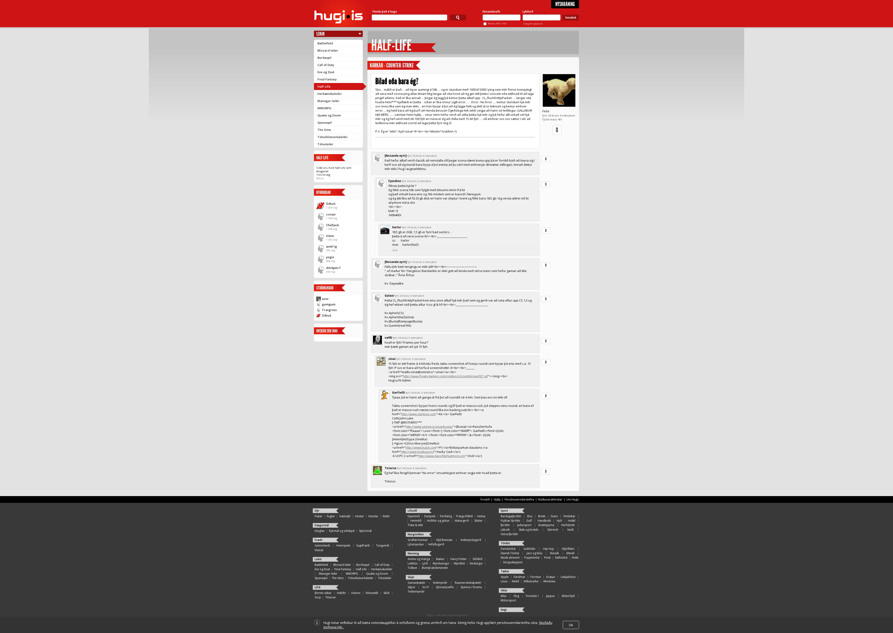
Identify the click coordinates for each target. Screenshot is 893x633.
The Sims (324, 130)
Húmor (356, 593)
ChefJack (332, 225)
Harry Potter (458, 559)
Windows (549, 581)
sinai (392, 359)
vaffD (388, 338)
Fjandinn (394, 181)
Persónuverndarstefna (519, 499)
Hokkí (571, 521)
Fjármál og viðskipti (342, 531)
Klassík (554, 553)
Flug (516, 596)
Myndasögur (441, 563)
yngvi (330, 257)
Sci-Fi (425, 587)
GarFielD (398, 392)
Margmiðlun (416, 534)
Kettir (386, 516)
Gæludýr (345, 516)
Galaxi (389, 296)
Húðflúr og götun (438, 521)
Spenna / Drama (471, 587)
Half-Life (323, 86)
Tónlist (505, 543)
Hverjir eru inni (327, 331)
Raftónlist (561, 558)
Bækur (440, 559)
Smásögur (476, 563)
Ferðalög (446, 516)
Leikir (320, 34)
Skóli (386, 593)
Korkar (376, 65)
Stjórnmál (365, 531)
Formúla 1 (532, 596)
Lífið (317, 587)
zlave (330, 236)
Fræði (318, 540)
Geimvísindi (322, 545)
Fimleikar (569, 516)
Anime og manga (419, 559)
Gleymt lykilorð (533, 23)
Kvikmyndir (440, 583)
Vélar (504, 590)
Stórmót (552, 530)
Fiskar (318, 516)
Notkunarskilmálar (550, 499)
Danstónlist (508, 549)
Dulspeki (430, 516)
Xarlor (396, 227)
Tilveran (330, 597)
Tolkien (412, 568)
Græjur (550, 577)
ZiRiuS (331, 204)
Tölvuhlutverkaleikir (332, 137)
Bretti (541, 516)
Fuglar (331, 516)
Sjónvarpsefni (445, 587)
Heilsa (481, 516)
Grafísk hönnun (418, 540)
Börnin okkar (323, 593)
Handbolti (544, 521)
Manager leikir (328, 101)
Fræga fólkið (464, 516)
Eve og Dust (325, 72)
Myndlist (459, 563)
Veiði (570, 530)
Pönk (547, 558)
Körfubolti (568, 525)
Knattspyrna (546, 525)
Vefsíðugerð (436, 544)
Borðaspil (324, 58)
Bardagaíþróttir (511, 516)
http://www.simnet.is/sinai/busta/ (429, 426)
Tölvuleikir (325, 144)
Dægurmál (322, 525)
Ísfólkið (477, 559)
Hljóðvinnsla (444, 540)
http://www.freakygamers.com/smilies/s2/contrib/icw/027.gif (445, 376)
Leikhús (412, 563)
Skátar (478, 521)
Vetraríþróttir (509, 534)
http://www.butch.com (421, 447)
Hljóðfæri (568, 549)
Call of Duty (325, 65)
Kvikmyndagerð (471, 540)
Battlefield (325, 43)
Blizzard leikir (327, 50)
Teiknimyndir (416, 591)
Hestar (359, 516)
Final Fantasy (327, 79)
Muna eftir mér (497, 23)
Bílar (504, 596)
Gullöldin (529, 549)
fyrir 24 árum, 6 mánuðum (422, 155)
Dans (554, 516)
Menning (413, 553)
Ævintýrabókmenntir (435, 568)
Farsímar (519, 577)
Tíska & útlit (415, 525)
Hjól (559, 521)
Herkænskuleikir (329, 94)
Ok (571, 625)
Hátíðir (341, 593)
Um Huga (572, 499)
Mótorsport (508, 600)
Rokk (575, 558)
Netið (515, 581)
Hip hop (548, 549)
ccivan (331, 214)
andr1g (331, 246)
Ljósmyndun (416, 544)
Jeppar (550, 596)
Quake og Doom (329, 115)
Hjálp (497, 499)
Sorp (318, 597)
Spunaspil (324, 122)
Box (529, 516)
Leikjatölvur (568, 577)
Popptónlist (532, 558)
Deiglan (320, 531)
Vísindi (319, 550)
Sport (504, 511)
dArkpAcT (333, 268)
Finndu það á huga (385, 11)
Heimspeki (343, 545)
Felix (545, 111)
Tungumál (382, 545)
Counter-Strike (400, 65)
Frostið (485, 499)
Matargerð (462, 521)
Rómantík (372, 593)
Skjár (411, 577)
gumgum (328, 304)
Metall (570, 553)
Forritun (535, 577)
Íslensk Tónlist (510, 553)
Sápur (411, 587)
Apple (505, 577)
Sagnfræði (363, 545)
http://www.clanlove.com (418, 414)
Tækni (505, 571)
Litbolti (505, 530)
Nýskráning (565, 4)
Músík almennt (510, 558)
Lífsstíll (412, 511)
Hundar (373, 516)
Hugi (504, 610)
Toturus (391, 468)
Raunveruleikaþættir (468, 583)
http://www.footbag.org (417, 452)
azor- (326, 299)
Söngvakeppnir (513, 562)
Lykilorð (528, 11)
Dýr (317, 511)
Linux (504, 581)
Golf (529, 521)
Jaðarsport (524, 525)
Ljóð (425, 563)
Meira (319, 178)
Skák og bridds (528, 530)
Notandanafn (491, 11)
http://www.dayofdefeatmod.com (441, 456)
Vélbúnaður (531, 581)
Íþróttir (505, 525)
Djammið (414, 516)
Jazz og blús (534, 553)
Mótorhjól (568, 596)
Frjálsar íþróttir (510, 521)
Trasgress (329, 310)
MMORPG (324, 108)
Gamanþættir (416, 583)
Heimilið (415, 521)
